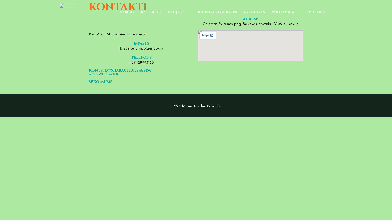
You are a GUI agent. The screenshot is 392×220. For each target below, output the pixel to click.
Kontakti (315, 12)
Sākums (127, 12)
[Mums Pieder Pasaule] (68, 12)
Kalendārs (254, 12)
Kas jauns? (151, 12)
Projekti (177, 12)
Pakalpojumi (284, 12)
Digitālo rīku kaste (216, 12)
